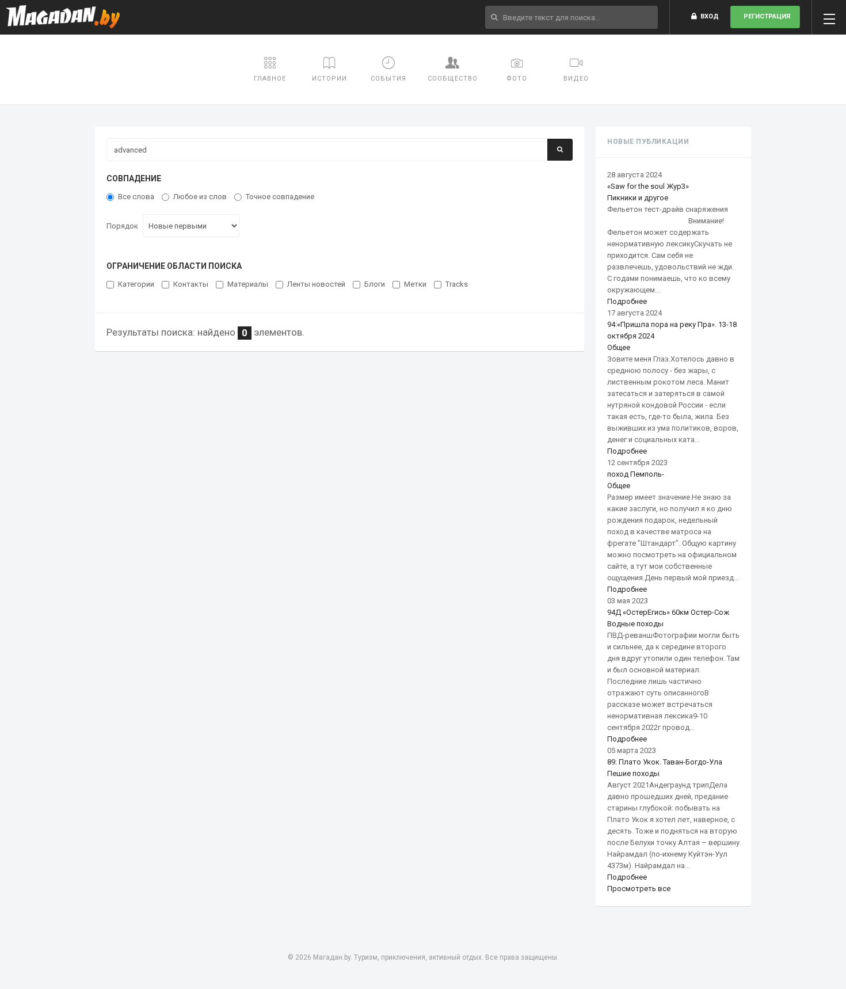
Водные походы (635, 623)
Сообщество (453, 78)
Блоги (374, 284)
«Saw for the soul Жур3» (648, 186)
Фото (516, 78)
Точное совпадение (280, 196)
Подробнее (627, 301)
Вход (708, 16)
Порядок (122, 226)
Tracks (456, 284)
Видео (576, 78)
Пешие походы (633, 773)
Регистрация (765, 16)
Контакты (190, 284)
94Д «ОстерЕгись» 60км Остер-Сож (668, 612)
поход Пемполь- (635, 474)
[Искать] (560, 150)
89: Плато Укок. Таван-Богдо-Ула (664, 762)
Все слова (136, 196)
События (388, 78)
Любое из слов (200, 196)
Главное (270, 78)
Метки (415, 284)
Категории (136, 284)
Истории (329, 78)
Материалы (247, 284)
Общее (618, 347)
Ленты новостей (316, 284)
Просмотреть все (638, 888)
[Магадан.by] (63, 17)
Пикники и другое (637, 197)
